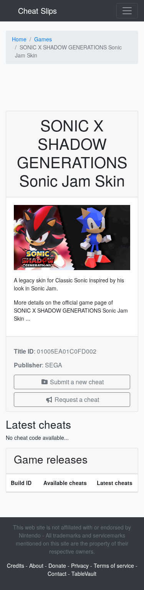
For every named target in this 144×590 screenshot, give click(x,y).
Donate (57, 565)
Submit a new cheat (76, 381)
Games (43, 39)
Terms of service (114, 565)
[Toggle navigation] (127, 10)
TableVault (83, 573)
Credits (15, 565)
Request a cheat (76, 399)
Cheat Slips (36, 10)
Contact (57, 573)
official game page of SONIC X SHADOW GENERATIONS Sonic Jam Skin (71, 310)
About (36, 565)
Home (19, 39)
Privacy (80, 565)
